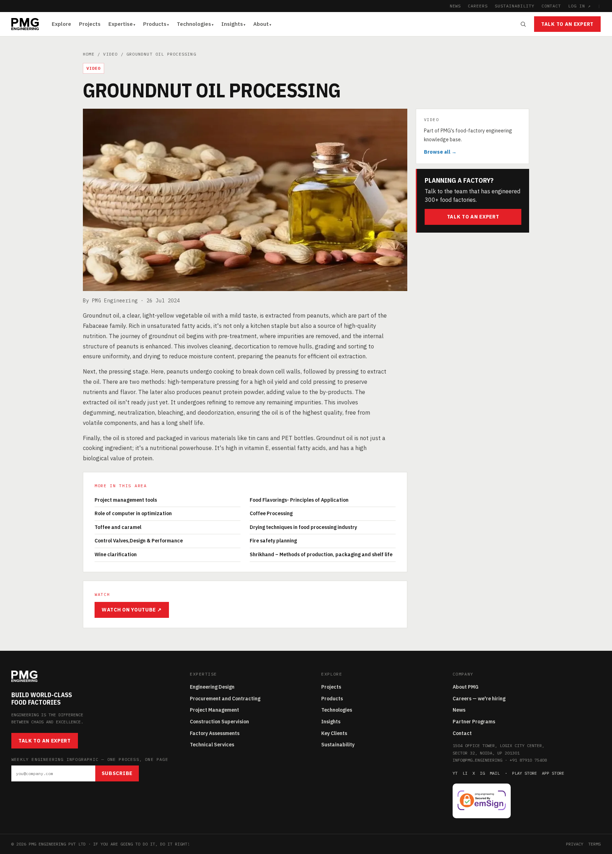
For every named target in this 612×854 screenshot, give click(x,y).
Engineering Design (212, 687)
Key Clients (334, 733)
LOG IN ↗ (579, 5)
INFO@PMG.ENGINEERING (477, 760)
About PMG (465, 687)
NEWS (455, 5)
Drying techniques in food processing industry (303, 527)
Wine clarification (116, 554)
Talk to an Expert (567, 24)
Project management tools (126, 500)
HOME (89, 54)
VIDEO (110, 54)
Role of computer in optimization (133, 513)
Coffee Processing (271, 513)
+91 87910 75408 (528, 760)
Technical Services (212, 744)
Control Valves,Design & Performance (139, 540)
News (459, 710)
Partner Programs (474, 721)
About (261, 24)
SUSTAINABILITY (514, 5)
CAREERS (478, 5)
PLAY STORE (524, 773)
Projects (90, 24)
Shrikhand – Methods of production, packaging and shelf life (321, 554)
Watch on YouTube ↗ (132, 610)
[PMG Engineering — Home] (25, 24)
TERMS (594, 844)
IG (482, 773)
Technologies (194, 24)
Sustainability (338, 744)
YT (455, 773)
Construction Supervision (219, 721)
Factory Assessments (214, 733)
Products (154, 24)
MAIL (495, 773)
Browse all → (440, 152)
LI (465, 773)
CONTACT (551, 5)
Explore (61, 24)
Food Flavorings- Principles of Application (299, 500)
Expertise (120, 24)
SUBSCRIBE (117, 773)
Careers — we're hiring (479, 698)
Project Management (214, 710)
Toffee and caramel (118, 527)
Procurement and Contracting (225, 698)
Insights (232, 24)
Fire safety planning (273, 540)
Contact (462, 733)
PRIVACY (574, 844)
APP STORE (553, 773)
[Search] (523, 24)
